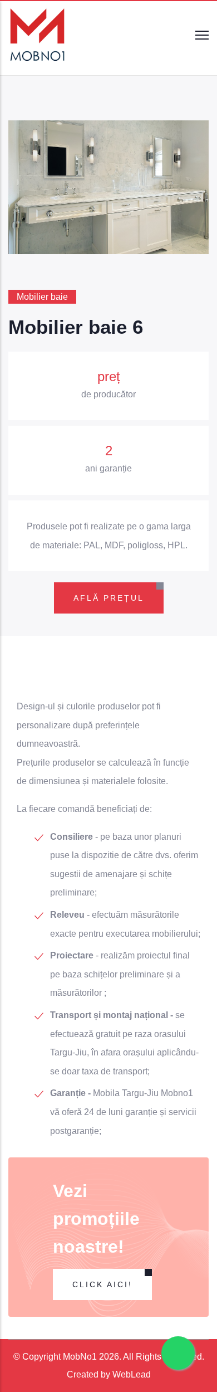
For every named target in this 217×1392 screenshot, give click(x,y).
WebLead (131, 1374)
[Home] (38, 35)
